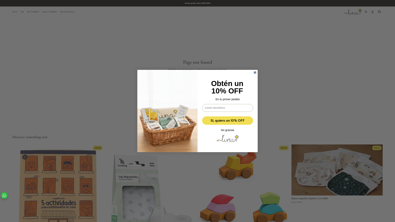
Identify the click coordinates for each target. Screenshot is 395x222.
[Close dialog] (255, 72)
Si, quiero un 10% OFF (228, 120)
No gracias (227, 130)
